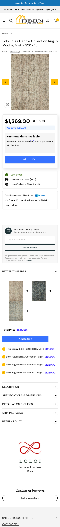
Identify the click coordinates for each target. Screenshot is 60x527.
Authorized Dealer (11, 9)
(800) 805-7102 (10, 524)
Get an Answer (30, 247)
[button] (4, 20)
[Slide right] (54, 82)
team (29, 260)
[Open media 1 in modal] (30, 82)
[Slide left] (5, 82)
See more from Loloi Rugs (30, 469)
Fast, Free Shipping (29, 9)
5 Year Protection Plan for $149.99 (28, 200)
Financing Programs (48, 9)
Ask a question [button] (30, 498)
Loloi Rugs (15, 51)
